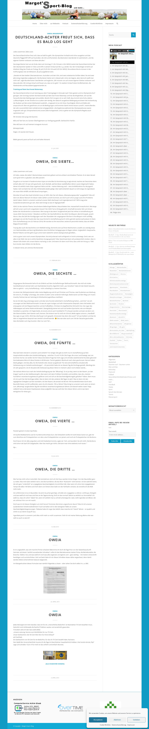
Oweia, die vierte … (55, 421)
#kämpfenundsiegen (116, 297)
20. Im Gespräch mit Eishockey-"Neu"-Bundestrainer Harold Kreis (119, 128)
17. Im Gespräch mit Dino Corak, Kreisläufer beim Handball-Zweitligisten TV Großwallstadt (119, 118)
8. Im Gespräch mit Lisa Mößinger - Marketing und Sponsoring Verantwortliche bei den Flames (119, 87)
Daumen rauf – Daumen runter (119, 364)
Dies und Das (113, 367)
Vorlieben (136, 720)
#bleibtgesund (114, 274)
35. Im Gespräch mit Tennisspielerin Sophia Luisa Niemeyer (119, 181)
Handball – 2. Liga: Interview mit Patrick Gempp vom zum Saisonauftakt (122, 247)
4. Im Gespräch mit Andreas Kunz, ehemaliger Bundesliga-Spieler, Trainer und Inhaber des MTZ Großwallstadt (119, 73)
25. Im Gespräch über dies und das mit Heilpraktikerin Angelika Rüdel (119, 146)
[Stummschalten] (128, 51)
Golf (110, 382)
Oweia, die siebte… (55, 161)
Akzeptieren (98, 720)
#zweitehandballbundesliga (118, 314)
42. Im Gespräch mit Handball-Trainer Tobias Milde (119, 205)
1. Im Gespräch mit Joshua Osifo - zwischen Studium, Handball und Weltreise (119, 62)
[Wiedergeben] (112, 51)
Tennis (126, 340)
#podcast (125, 300)
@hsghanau (127, 324)
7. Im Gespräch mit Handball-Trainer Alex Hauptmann (119, 83)
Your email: (112, 431)
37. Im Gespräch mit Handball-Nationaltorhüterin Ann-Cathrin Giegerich (119, 188)
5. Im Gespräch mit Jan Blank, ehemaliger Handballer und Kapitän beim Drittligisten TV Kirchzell (119, 76)
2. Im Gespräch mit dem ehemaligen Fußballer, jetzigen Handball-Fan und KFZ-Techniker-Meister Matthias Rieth (119, 66)
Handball (112, 340)
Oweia (49, 33)
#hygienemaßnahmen (116, 294)
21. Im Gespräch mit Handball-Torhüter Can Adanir (119, 132)
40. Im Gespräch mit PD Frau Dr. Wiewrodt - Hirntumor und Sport (119, 198)
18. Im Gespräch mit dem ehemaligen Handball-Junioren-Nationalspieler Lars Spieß (119, 121)
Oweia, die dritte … (55, 469)
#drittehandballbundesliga (118, 280)
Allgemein (112, 359)
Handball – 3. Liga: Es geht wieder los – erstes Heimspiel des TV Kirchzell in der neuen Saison (121, 253)
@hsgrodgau (113, 327)
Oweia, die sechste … (55, 273)
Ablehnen (117, 720)
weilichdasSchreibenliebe (117, 347)
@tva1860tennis (114, 333)
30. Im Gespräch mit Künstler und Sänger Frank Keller (119, 163)
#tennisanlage (126, 307)
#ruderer (121, 304)
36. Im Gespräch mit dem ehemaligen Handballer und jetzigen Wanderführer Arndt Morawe (119, 184)
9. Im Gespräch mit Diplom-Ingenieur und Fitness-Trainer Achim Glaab (119, 90)
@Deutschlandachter (116, 324)
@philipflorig (130, 330)
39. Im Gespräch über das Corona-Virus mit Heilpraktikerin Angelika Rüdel (119, 195)
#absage (112, 267)
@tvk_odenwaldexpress (117, 337)
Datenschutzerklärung (119, 725)
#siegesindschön (115, 307)
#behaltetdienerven (125, 270)
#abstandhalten (121, 267)
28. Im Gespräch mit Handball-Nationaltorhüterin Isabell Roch (119, 156)
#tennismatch (123, 310)
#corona (123, 274)
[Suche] (116, 23)
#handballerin (114, 290)
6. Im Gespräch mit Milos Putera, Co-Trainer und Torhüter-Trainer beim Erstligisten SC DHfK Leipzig (119, 80)
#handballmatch (125, 290)
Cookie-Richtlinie (105, 725)
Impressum (131, 725)
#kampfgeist (129, 294)
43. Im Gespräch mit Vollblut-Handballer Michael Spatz (119, 209)
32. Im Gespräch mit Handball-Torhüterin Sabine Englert (119, 170)
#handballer (123, 287)
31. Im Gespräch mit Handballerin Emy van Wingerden (119, 167)
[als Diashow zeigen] (55, 664)
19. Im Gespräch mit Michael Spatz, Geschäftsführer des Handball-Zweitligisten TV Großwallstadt (119, 125)
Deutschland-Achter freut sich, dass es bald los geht (55, 39)
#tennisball (113, 310)
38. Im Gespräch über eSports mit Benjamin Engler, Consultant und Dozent (119, 191)
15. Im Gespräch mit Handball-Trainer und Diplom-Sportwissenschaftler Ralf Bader (119, 111)
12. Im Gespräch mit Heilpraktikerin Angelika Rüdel (119, 101)
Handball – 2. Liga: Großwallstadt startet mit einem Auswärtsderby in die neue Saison (121, 236)
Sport (110, 389)
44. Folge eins (115, 212)
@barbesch (113, 317)
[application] (122, 50)
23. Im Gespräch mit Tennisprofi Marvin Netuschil (119, 139)
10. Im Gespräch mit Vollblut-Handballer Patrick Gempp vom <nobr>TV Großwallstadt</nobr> (119, 94)
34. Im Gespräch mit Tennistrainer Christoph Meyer (119, 177)
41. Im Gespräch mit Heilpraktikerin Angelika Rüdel (119, 202)
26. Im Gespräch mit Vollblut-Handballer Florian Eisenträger (119, 149)
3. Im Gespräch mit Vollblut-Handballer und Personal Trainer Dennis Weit (119, 69)
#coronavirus (114, 277)
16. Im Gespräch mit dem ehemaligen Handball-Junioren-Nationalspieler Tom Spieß (119, 115)
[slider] (131, 50)
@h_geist (122, 327)
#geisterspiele (114, 287)
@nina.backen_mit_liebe (117, 330)
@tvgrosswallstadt (126, 333)
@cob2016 (122, 317)
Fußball (111, 374)
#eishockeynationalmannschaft (119, 284)
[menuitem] (34, 23)
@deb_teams (125, 320)
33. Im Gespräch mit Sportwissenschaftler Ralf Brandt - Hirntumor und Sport (119, 174)
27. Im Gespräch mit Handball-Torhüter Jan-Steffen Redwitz (119, 153)
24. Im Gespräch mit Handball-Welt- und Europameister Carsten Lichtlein (119, 142)
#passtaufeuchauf (115, 300)
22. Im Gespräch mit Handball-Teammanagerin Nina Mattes (119, 135)
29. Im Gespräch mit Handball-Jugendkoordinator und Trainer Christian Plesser (119, 160)
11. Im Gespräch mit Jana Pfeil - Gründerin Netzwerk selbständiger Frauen (119, 97)
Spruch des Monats (115, 392)
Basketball (112, 362)
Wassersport (58, 33)
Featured (112, 372)
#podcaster (113, 304)
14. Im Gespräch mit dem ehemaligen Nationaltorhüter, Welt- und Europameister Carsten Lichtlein (119, 108)
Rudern (119, 340)
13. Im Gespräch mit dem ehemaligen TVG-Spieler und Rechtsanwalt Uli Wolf (119, 104)
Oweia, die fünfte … (55, 342)
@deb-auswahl (114, 320)
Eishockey (129, 337)
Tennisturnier (114, 343)
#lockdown (127, 297)
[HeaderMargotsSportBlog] (74, 10)
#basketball (113, 270)
